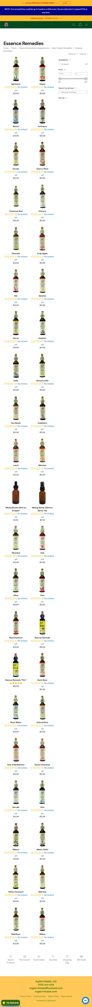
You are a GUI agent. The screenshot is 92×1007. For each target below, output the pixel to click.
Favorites (53, 960)
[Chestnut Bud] (16, 196)
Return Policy (53, 996)
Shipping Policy (40, 996)
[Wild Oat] (42, 876)
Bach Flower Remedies (62, 48)
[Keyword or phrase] (59, 92)
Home (6, 48)
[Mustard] (16, 537)
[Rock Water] (16, 707)
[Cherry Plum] (42, 153)
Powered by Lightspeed (46, 1001)
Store (14, 48)
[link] (54, 18)
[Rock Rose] (42, 665)
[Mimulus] (42, 450)
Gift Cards (81, 960)
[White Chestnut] (16, 876)
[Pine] (42, 580)
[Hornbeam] (16, 408)
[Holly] (16, 365)
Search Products (11, 961)
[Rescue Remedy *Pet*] (16, 665)
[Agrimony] (16, 69)
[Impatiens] (42, 408)
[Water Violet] (42, 834)
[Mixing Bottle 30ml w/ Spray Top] (42, 492)
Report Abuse (66, 996)
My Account (25, 960)
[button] (65, 3)
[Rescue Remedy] (42, 622)
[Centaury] (42, 111)
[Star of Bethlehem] (16, 749)
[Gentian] (42, 280)
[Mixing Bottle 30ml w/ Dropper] (16, 492)
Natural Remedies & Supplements (34, 48)
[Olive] (16, 580)
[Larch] (16, 450)
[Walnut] (16, 834)
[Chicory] (42, 196)
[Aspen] (42, 69)
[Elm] (16, 280)
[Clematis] (16, 238)
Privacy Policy (25, 996)
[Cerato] (16, 153)
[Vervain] (16, 792)
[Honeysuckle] (42, 365)
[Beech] (16, 111)
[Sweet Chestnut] (42, 749)
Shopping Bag (67, 961)
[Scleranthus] (42, 707)
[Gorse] (16, 323)
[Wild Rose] (16, 919)
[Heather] (42, 323)
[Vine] (42, 792)
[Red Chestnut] (16, 622)
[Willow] (42, 919)
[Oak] (42, 537)
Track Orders (39, 960)
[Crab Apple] (42, 238)
